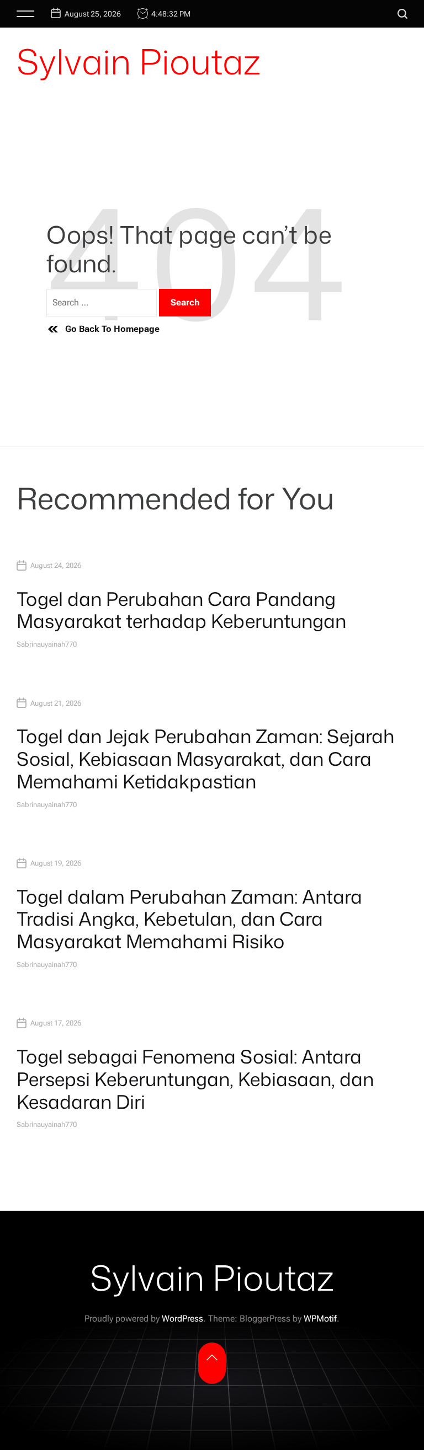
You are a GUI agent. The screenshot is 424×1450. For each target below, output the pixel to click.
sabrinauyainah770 (47, 644)
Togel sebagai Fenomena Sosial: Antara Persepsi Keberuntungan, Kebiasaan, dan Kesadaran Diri (195, 1079)
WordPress (182, 1318)
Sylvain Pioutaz (139, 61)
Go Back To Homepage (112, 329)
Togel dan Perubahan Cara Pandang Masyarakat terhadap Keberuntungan (181, 610)
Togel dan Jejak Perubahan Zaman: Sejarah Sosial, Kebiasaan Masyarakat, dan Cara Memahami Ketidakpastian (205, 758)
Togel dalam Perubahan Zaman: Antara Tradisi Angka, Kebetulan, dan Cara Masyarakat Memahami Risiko (189, 919)
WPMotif (320, 1318)
